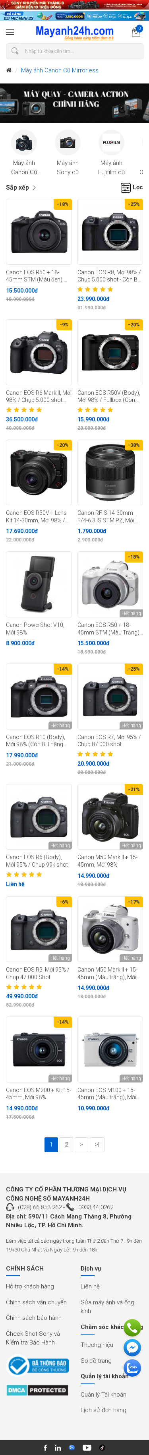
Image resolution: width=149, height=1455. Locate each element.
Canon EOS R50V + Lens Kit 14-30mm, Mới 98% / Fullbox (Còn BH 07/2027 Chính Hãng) (37, 517)
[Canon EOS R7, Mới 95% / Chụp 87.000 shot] (110, 696)
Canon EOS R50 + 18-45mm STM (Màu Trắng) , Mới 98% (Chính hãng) (109, 629)
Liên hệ (90, 1286)
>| (97, 1144)
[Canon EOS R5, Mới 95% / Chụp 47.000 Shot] (39, 929)
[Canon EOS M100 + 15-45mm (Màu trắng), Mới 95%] (110, 1050)
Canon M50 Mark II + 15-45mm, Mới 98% (107, 861)
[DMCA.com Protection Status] (37, 1393)
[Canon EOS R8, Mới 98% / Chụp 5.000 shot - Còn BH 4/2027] (110, 232)
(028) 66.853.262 (40, 1207)
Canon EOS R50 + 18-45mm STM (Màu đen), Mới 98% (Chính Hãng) (35, 276)
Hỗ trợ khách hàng (30, 1286)
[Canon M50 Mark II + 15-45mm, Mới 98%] (110, 817)
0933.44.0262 (95, 1207)
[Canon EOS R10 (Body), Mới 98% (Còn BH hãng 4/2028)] (39, 696)
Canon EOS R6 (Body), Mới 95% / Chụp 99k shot (37, 861)
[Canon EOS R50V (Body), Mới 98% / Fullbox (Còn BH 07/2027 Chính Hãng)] (110, 352)
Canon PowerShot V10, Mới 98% (35, 629)
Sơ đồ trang (96, 1360)
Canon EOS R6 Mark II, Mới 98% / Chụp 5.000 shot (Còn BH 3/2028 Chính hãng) (39, 397)
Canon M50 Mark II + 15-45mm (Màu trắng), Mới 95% (107, 973)
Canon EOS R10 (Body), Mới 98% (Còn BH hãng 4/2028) (35, 741)
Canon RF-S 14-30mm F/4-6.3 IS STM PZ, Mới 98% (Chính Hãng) (105, 517)
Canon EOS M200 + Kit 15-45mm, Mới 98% (38, 1094)
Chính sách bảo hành (34, 1317)
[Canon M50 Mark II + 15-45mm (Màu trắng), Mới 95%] (110, 929)
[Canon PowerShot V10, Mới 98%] (39, 584)
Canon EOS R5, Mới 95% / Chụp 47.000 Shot (38, 973)
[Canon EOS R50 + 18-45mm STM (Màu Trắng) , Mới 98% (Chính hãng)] (110, 584)
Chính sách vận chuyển (36, 1302)
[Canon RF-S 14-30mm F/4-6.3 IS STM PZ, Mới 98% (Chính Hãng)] (110, 473)
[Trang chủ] (9, 70)
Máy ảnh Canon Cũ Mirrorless (60, 70)
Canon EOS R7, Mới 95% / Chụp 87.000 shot (109, 741)
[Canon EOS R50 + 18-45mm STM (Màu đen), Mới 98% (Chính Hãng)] (39, 232)
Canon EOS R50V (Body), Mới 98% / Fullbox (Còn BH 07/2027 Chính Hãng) (108, 397)
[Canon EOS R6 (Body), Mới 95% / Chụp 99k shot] (39, 817)
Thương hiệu (97, 1344)
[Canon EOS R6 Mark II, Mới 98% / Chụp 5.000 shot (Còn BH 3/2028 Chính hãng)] (39, 352)
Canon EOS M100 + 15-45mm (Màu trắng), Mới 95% (106, 1094)
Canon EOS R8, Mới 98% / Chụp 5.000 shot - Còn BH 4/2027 (109, 276)
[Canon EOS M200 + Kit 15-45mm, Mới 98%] (39, 1050)
